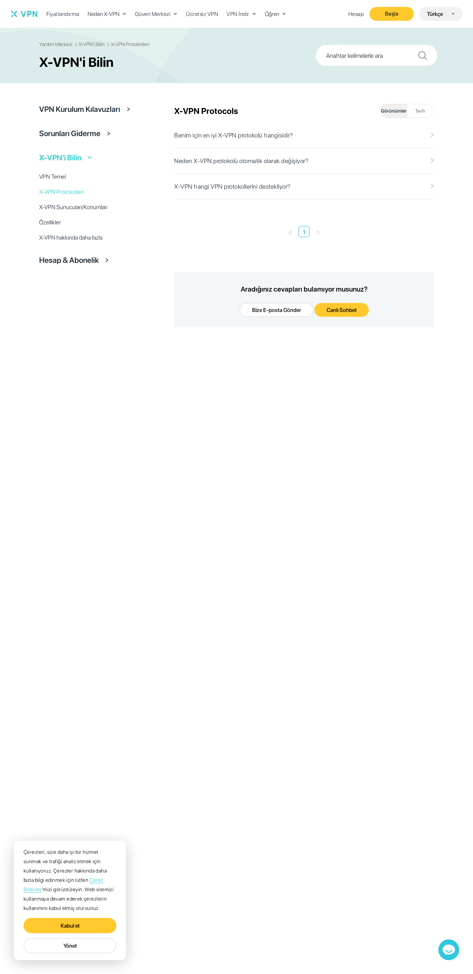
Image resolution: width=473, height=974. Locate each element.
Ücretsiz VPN (202, 14)
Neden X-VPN (103, 14)
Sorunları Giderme (69, 133)
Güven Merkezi (153, 14)
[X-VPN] (24, 13)
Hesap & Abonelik (69, 260)
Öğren (272, 14)
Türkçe (435, 14)
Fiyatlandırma (62, 14)
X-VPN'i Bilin (60, 157)
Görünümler (394, 111)
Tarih (420, 111)
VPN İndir (237, 14)
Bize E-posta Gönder (276, 310)
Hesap (356, 14)
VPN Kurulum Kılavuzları (79, 109)
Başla (392, 13)
